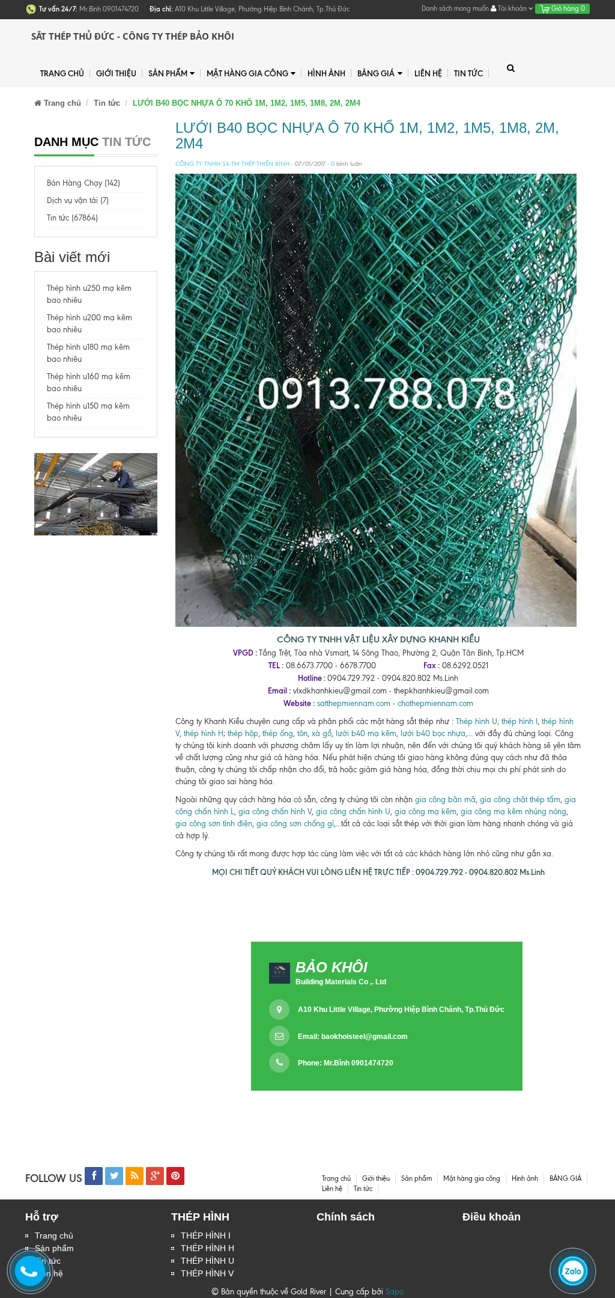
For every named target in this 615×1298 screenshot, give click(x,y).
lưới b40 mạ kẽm (366, 733)
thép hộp (243, 733)
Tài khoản (512, 8)
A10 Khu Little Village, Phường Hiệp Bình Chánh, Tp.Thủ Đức (401, 1009)
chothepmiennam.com (435, 703)
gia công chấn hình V (275, 811)
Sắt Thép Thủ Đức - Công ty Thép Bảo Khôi (132, 36)
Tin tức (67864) (72, 217)
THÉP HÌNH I (206, 1235)
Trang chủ (54, 1235)
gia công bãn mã (445, 799)
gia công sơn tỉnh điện (213, 823)
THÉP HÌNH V (207, 1273)
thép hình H (203, 733)
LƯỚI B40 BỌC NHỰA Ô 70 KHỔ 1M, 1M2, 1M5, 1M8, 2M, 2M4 (367, 135)
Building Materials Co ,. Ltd (340, 982)
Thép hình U (476, 721)
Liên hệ (428, 73)
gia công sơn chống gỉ (295, 823)
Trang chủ (62, 73)
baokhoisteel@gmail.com (364, 1036)
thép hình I (518, 721)
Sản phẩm (167, 73)
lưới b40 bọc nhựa (433, 733)
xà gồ (322, 733)
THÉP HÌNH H (207, 1248)
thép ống (277, 733)
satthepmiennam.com (353, 703)
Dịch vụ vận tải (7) (78, 200)
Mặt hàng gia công (247, 73)
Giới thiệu (116, 73)
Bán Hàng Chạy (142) (83, 182)
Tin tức (468, 73)
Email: (353, 1036)
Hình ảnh (326, 73)
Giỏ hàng (567, 8)
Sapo (395, 1291)
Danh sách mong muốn (455, 8)
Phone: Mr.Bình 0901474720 (345, 1063)
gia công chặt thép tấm (520, 799)
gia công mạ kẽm (425, 811)
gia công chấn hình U (353, 811)
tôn (301, 733)
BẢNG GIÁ (376, 73)
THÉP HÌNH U (207, 1261)
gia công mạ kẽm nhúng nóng (513, 811)
